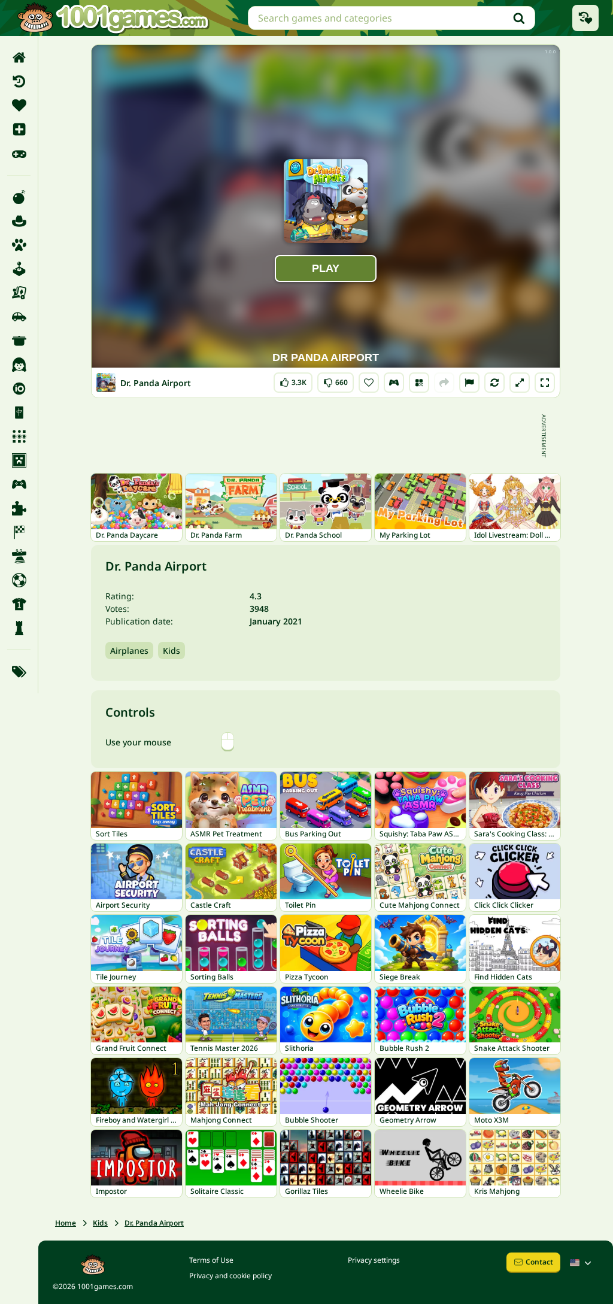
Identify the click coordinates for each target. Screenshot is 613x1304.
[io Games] (19, 389)
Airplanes (129, 650)
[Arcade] (19, 269)
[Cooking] (19, 341)
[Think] (19, 628)
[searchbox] (391, 18)
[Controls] (394, 382)
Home (65, 1223)
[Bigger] (519, 382)
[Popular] (19, 153)
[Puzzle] (19, 508)
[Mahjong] (19, 412)
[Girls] (19, 365)
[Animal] (19, 245)
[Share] (444, 382)
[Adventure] (19, 221)
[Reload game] (494, 382)
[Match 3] (19, 436)
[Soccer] (19, 580)
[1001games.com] (112, 18)
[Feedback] (469, 382)
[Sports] (19, 604)
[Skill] (19, 556)
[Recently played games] (585, 18)
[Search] (519, 18)
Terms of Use (211, 1260)
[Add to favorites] (369, 382)
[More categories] (19, 672)
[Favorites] (19, 105)
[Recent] (19, 81)
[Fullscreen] (545, 382)
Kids (171, 650)
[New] (19, 129)
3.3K (296, 379)
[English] (582, 1263)
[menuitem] (19, 57)
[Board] (19, 293)
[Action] (19, 197)
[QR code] (419, 382)
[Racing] (19, 532)
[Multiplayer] (19, 484)
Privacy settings (374, 1260)
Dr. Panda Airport (154, 1223)
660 (336, 379)
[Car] (19, 317)
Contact (539, 1262)
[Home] (19, 57)
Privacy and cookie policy (230, 1275)
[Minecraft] (19, 460)
